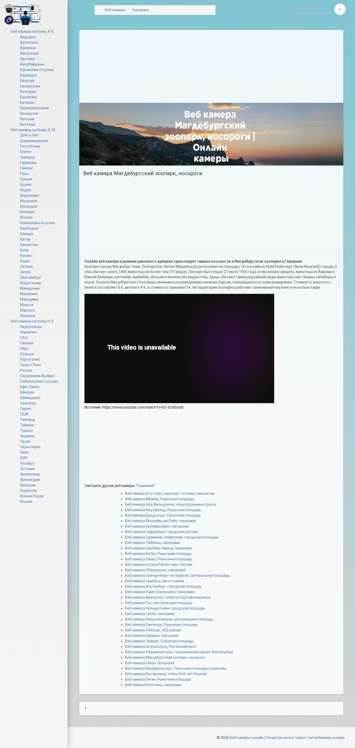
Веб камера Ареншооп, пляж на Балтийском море (168, 597)
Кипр (24, 250)
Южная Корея (32, 496)
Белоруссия (30, 86)
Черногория (30, 447)
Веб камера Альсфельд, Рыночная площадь (163, 510)
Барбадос (28, 75)
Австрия (27, 59)
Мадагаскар (30, 283)
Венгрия (27, 119)
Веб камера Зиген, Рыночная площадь (158, 679)
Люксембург (30, 277)
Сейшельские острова (39, 381)
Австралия (29, 53)
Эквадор (27, 157)
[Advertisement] (211, 66)
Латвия (26, 266)
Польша (27, 354)
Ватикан (27, 102)
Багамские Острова (37, 70)
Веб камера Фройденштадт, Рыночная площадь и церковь (175, 668)
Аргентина (29, 42)
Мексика (27, 316)
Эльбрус (27, 463)
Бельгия (27, 81)
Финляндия (30, 480)
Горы (24, 174)
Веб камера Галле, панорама (149, 614)
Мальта (26, 305)
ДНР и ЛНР (29, 135)
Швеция (27, 392)
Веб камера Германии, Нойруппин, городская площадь (172, 537)
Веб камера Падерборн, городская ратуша (161, 532)
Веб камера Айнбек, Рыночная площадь (159, 499)
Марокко (27, 310)
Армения (28, 48)
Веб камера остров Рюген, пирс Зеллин (158, 564)
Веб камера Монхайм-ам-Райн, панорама (160, 521)
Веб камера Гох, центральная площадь (158, 603)
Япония (26, 501)
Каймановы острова (37, 223)
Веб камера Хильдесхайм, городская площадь (165, 608)
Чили (24, 452)
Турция (26, 430)
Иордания (28, 201)
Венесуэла (29, 113)
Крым (25, 261)
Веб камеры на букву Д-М (33, 130)
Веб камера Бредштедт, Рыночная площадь (163, 515)
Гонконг (26, 168)
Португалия (30, 359)
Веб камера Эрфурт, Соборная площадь (159, 641)
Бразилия (28, 97)
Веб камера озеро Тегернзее (150, 663)
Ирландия (28, 206)
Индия (25, 190)
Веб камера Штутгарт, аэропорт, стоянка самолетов (169, 493)
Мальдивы (29, 299)
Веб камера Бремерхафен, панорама (157, 526)
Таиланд (27, 419)
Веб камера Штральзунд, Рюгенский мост (161, 646)
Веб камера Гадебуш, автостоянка (154, 581)
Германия (28, 163)
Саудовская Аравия (37, 376)
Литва (25, 272)
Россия (26, 370)
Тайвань (27, 425)
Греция (26, 179)
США (24, 414)
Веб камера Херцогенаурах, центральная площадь (169, 619)
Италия (26, 217)
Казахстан (29, 245)
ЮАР (24, 458)
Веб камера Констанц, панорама (153, 685)
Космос (26, 255)
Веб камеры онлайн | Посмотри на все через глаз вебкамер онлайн (287, 738)
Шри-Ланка (30, 387)
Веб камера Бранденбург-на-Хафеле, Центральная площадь (177, 575)
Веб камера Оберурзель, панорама (155, 570)
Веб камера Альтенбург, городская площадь (163, 586)
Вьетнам (27, 124)
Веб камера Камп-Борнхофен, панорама (159, 592)
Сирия (25, 409)
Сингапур (28, 403)
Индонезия (29, 195)
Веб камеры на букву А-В (32, 31)
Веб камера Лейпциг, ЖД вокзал (153, 630)
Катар (25, 239)
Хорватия (28, 491)
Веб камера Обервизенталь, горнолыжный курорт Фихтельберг (179, 652)
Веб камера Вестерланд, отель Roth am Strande (166, 674)
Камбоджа (29, 228)
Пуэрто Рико (30, 365)
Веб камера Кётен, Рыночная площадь (158, 554)
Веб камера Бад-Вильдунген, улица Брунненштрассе (170, 504)
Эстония (27, 469)
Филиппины (30, 474)
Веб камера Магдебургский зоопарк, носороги (165, 657)
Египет (26, 152)
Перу (24, 348)
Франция (28, 485)
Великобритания (34, 108)
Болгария (28, 92)
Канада (26, 234)
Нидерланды (31, 327)
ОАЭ (24, 337)
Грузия (25, 184)
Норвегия (28, 332)
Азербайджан (32, 64)
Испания (27, 212)
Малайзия (28, 294)
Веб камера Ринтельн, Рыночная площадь (161, 625)
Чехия (25, 441)
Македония (30, 288)
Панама (26, 343)
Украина (27, 436)
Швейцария (30, 398)
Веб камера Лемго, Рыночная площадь (158, 559)
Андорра (27, 37)
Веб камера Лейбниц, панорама (152, 543)
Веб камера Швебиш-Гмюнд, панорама (158, 548)
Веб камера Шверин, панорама (151, 635)
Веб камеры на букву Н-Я (32, 321)
